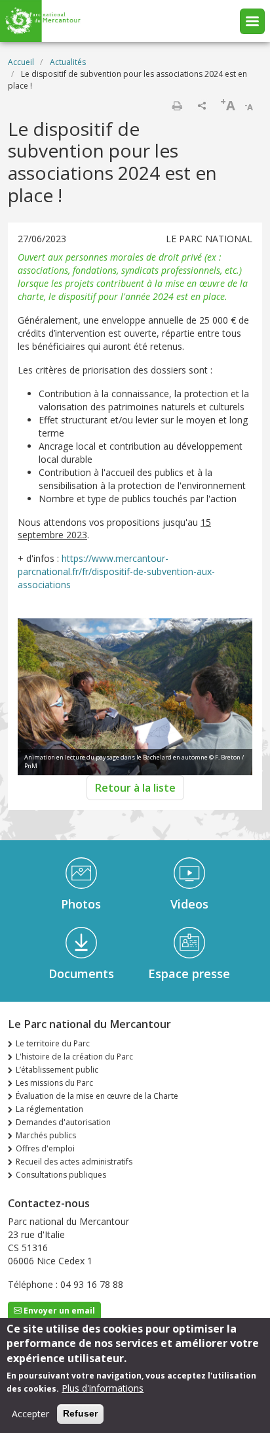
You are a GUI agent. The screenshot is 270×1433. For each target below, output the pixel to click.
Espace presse (189, 973)
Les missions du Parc (54, 1082)
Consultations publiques (61, 1174)
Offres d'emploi (45, 1148)
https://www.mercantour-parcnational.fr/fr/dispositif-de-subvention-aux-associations (116, 571)
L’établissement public (57, 1069)
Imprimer (176, 105)
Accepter (30, 1413)
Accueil (21, 62)
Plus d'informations (103, 1388)
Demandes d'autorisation (63, 1122)
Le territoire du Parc (53, 1043)
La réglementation (49, 1109)
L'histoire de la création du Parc (74, 1056)
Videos (189, 904)
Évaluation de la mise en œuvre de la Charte (97, 1095)
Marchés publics (46, 1135)
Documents (81, 973)
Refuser (80, 1413)
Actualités (68, 62)
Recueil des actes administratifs (74, 1161)
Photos (81, 904)
